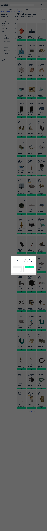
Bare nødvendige (17, 266)
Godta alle (29, 266)
